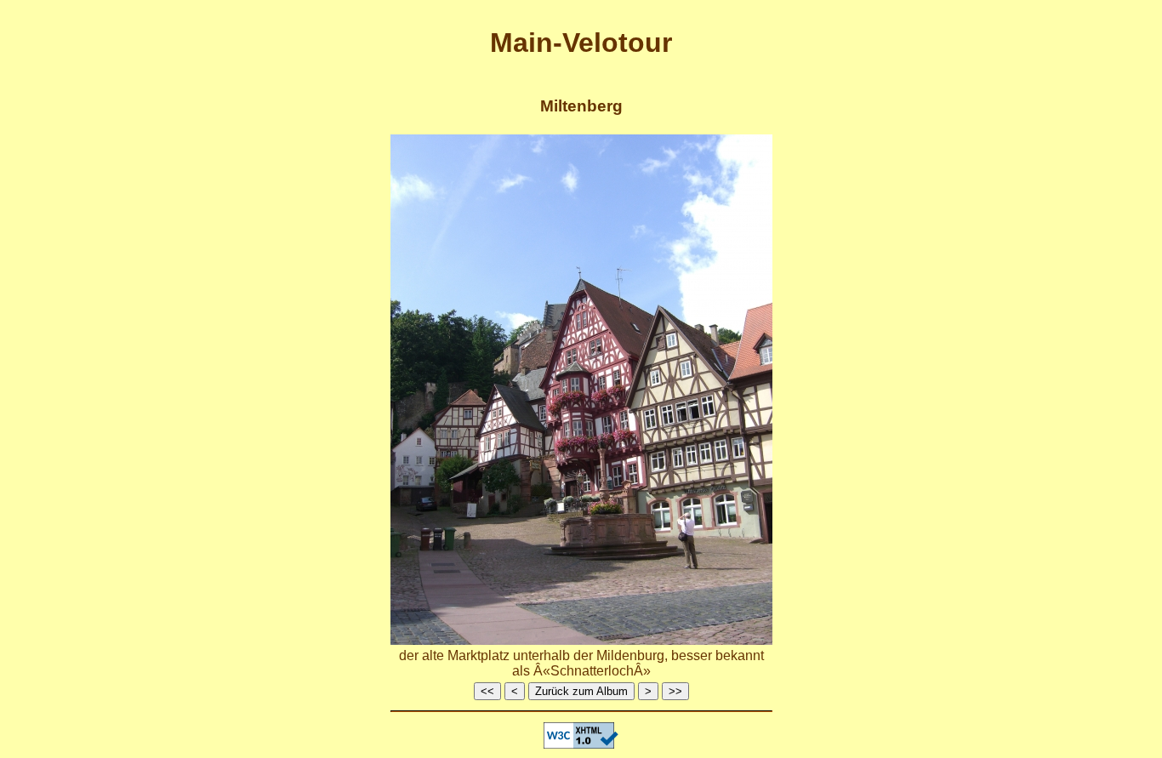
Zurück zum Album (581, 691)
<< (487, 691)
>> (675, 691)
